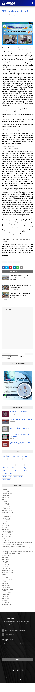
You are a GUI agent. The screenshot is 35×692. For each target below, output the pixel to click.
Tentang (14, 680)
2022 (4, 539)
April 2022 (5, 559)
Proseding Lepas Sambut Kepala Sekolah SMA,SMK (17, 552)
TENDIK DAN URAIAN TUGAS (18, 412)
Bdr (26, 456)
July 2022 (5, 565)
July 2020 (5, 503)
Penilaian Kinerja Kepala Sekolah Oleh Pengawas (17, 542)
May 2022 (5, 561)
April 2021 (5, 522)
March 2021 (6, 520)
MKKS (4, 465)
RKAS (10, 262)
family (4, 476)
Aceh (8, 456)
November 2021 (7, 535)
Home (8, 680)
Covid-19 (10, 459)
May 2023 (5, 578)
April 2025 (5, 597)
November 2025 (7, 604)
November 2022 (7, 570)
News (20, 468)
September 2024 (7, 587)
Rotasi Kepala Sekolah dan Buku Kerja (13, 546)
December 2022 (7, 572)
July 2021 (5, 527)
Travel (20, 474)
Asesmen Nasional (18, 456)
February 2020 (7, 494)
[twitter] (18, 670)
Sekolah (16, 262)
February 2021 (6, 518)
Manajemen (20, 465)
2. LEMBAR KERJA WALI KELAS (10, 148)
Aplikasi (21, 680)
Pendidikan (18, 471)
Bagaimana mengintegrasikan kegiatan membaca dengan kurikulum (20, 295)
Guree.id (5, 15)
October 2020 (7, 509)
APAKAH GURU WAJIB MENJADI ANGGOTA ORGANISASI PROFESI (19, 428)
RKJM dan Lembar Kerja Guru (11, 553)
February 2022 (6, 555)
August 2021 (6, 529)
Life (26, 462)
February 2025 (6, 593)
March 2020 (6, 496)
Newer (6, 354)
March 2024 (6, 583)
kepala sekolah (18, 476)
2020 (4, 490)
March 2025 (6, 595)
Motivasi (14, 468)
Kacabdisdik (12, 462)
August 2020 (6, 505)
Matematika (6, 468)
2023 (4, 574)
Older (28, 354)
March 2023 (6, 576)
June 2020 (5, 501)
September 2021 (7, 531)
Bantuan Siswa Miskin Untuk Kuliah (12, 544)
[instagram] (22, 670)
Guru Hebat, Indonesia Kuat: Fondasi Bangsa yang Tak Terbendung (19, 278)
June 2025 (6, 600)
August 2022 (6, 567)
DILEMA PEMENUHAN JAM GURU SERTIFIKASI (19, 435)
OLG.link (31, 677)
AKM (4, 456)
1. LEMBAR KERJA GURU (8, 146)
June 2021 (5, 525)
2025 (4, 591)
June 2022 (5, 563)
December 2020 (7, 512)
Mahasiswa (11, 465)
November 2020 (7, 510)
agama (26, 474)
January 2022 (6, 540)
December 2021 (7, 537)
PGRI (4, 471)
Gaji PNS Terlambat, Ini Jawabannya (21, 419)
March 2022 (6, 557)
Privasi (27, 680)
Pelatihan (10, 471)
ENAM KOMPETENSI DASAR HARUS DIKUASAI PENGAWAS (20, 443)
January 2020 (6, 492)
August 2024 (6, 585)
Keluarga (20, 462)
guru (4, 262)
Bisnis (4, 459)
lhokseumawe (6, 479)
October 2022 (6, 568)
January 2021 (6, 516)
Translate (8, 358)
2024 (4, 582)
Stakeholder (13, 474)
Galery (4, 462)
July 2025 (5, 602)
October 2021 (6, 533)
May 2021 (5, 524)
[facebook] (13, 670)
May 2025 (5, 598)
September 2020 (7, 507)
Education (19, 459)
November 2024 (7, 589)
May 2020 (5, 499)
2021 (4, 514)
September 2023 (7, 580)
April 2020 (5, 497)
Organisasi (27, 468)
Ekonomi (26, 459)
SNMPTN (26, 471)
